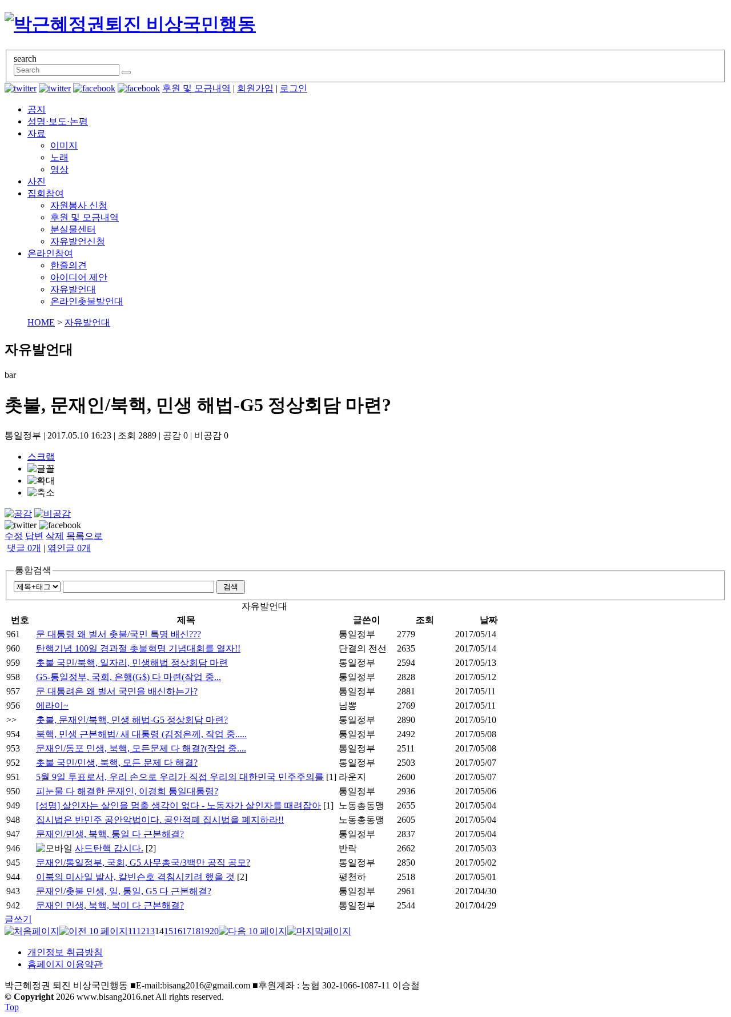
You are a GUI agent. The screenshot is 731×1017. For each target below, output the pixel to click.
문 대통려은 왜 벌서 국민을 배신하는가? (117, 691)
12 (141, 931)
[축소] (41, 493)
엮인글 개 (69, 548)
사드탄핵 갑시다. (109, 848)
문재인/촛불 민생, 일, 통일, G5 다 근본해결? (123, 891)
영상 (59, 169)
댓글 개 (24, 548)
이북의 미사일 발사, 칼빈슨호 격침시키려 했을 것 (135, 877)
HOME (41, 322)
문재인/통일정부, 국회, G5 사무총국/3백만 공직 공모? (143, 862)
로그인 (293, 88)
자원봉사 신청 (78, 205)
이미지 (64, 145)
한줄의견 (68, 265)
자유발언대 (73, 289)
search (25, 58)
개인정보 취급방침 (65, 952)
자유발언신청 (77, 241)
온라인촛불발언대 (86, 301)
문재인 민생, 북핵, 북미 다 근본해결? (110, 905)
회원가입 (255, 88)
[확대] (41, 481)
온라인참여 (50, 253)
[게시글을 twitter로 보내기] (21, 525)
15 (168, 931)
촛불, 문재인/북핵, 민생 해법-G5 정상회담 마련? (132, 720)
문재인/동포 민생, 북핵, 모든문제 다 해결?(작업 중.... (141, 748)
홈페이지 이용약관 (65, 964)
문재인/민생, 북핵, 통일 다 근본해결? (110, 834)
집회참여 (45, 193)
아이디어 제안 (78, 277)
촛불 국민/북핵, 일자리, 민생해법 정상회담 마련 (132, 663)
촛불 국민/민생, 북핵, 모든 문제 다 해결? (117, 762)
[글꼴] (41, 469)
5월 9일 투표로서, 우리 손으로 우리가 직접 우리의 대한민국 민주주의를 (180, 777)
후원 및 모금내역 (196, 88)
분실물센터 (73, 229)
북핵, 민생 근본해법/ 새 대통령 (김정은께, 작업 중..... (141, 734)
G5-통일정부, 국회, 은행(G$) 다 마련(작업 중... (128, 677)
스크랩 (41, 456)
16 (177, 931)
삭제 (55, 536)
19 (205, 931)
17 (186, 931)
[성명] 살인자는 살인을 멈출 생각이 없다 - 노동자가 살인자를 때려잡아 (178, 805)
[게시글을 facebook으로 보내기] (60, 525)
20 (214, 931)
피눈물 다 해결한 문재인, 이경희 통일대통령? (127, 791)
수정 (14, 536)
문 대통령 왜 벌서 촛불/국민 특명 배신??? (118, 634)
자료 (36, 133)
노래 (59, 157)
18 (195, 931)
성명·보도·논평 (57, 121)
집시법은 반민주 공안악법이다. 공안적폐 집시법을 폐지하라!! (160, 820)
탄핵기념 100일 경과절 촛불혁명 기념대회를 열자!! (138, 648)
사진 (36, 181)
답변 (34, 536)
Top (12, 1007)
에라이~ (52, 705)
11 (132, 931)
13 (150, 931)
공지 (36, 109)
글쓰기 (18, 919)
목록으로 (84, 536)
